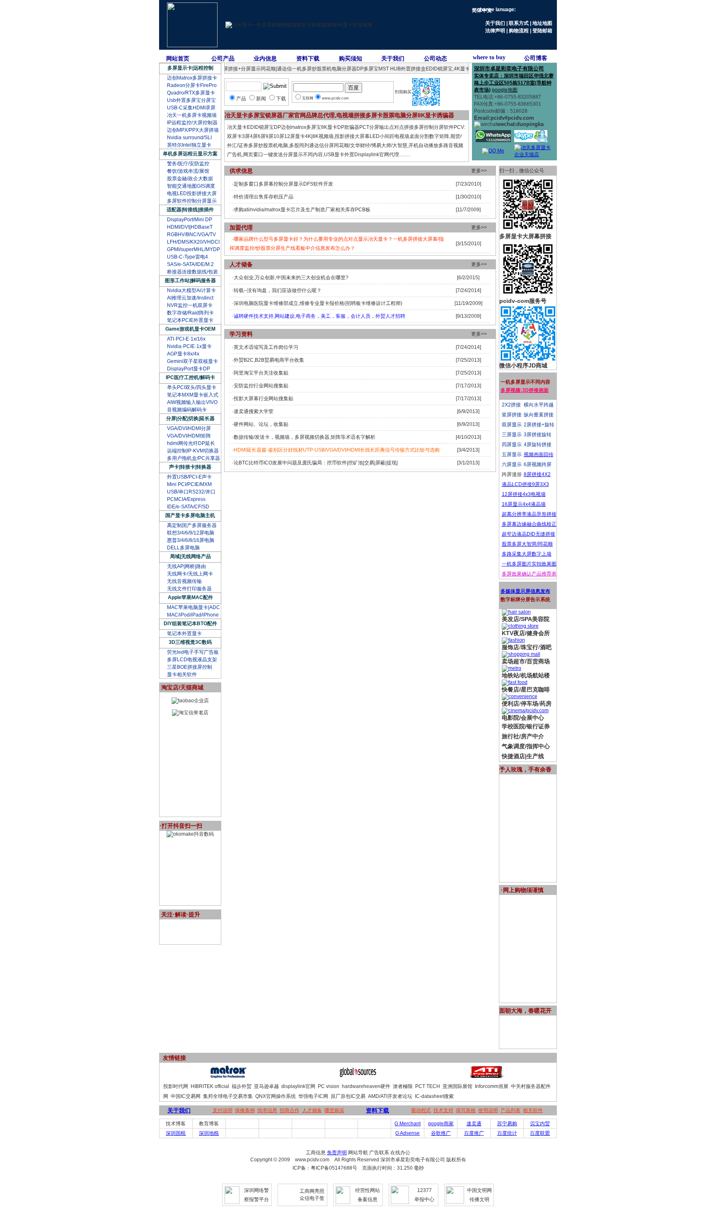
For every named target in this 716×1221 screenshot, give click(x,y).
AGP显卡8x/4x (183, 354)
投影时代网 (175, 1086)
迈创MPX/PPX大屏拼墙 (193, 130)
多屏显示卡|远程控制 (190, 68)
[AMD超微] (487, 1077)
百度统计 (507, 1133)
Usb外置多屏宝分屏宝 (191, 100)
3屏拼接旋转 (538, 435)
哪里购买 (334, 1110)
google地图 (505, 90)
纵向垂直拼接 (539, 415)
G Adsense (407, 1133)
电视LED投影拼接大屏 (192, 193)
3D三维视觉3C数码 (190, 642)
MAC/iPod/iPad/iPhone (193, 615)
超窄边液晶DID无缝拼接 (528, 534)
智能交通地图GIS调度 (191, 186)
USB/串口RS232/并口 (191, 492)
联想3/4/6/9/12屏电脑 (190, 533)
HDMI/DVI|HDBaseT (190, 227)
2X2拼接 (511, 405)
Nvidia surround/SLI (189, 137)
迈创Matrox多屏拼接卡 (192, 78)
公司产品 (223, 59)
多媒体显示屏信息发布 (525, 591)
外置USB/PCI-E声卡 (189, 477)
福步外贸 (242, 1086)
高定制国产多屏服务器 (192, 525)
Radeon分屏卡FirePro (192, 85)
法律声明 (495, 31)
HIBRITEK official (210, 1086)
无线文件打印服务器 (189, 589)
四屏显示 (512, 444)
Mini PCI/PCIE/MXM (189, 484)
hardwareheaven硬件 (366, 1086)
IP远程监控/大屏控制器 (192, 123)
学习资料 (241, 334)
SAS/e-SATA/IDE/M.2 (190, 264)
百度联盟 (540, 1133)
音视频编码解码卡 (187, 410)
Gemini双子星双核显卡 (192, 361)
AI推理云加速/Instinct (190, 298)
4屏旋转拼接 (538, 444)
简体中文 (482, 10)
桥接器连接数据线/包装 (192, 272)
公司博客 (535, 58)
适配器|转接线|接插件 (190, 210)
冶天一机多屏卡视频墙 (192, 115)
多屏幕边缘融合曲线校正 (529, 524)
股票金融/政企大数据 (190, 178)
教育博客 (209, 1124)
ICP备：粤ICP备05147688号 (325, 1168)
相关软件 (533, 1110)
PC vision (328, 1086)
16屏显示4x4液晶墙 (524, 504)
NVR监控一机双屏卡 (190, 305)
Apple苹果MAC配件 (190, 597)
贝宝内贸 (540, 1124)
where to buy (489, 57)
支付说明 (222, 1110)
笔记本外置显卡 (184, 633)
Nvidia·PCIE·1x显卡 (189, 346)
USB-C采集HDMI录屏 (191, 108)
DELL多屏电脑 (183, 548)
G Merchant (407, 1124)
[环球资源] (358, 1077)
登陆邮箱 (542, 31)
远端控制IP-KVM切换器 (193, 451)
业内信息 (265, 59)
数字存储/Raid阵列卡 (190, 313)
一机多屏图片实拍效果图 (529, 564)
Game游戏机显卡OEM (190, 329)
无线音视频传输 (184, 581)
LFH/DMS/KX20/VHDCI (193, 242)
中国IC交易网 (186, 1096)
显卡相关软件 (182, 674)
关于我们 (495, 23)
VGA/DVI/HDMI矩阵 (189, 436)
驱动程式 (421, 1110)
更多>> (479, 171)
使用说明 (488, 1110)
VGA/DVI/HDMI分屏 (189, 428)
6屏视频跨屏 (538, 464)
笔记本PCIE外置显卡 (190, 320)
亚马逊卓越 (266, 1086)
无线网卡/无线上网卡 (190, 574)
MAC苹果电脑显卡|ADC (193, 607)
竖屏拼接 (512, 415)
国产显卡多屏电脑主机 (190, 515)
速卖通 (474, 1124)
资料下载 (307, 59)
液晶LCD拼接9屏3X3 (525, 484)
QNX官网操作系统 (275, 1096)
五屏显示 (512, 454)
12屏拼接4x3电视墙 (524, 494)
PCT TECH (427, 1086)
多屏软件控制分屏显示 (192, 201)
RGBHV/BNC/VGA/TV (191, 234)
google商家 (441, 1124)
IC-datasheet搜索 (434, 1096)
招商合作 (290, 1110)
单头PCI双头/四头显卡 (191, 387)
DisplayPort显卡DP (188, 369)
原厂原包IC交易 (348, 1096)
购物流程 (519, 31)
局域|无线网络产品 (190, 556)
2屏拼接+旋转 (539, 425)
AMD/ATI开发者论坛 (390, 1096)
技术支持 (443, 1110)
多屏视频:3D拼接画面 (525, 390)
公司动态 (435, 59)
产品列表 (510, 1110)
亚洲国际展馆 (457, 1086)
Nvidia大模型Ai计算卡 (191, 290)
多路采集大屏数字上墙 (527, 554)
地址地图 (542, 23)
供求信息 (241, 170)
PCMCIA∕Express (186, 499)
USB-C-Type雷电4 (187, 257)
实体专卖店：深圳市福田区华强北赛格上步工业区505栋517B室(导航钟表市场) (514, 83)
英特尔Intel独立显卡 (189, 145)
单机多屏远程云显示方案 (190, 154)
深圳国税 (176, 1133)
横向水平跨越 (539, 405)
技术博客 (176, 1124)
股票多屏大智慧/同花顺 (527, 544)
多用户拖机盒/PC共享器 (193, 458)
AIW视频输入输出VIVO (192, 402)
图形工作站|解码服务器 (190, 280)
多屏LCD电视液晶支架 (192, 659)
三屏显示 (512, 435)
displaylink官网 (298, 1086)
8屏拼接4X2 (537, 474)
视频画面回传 (539, 454)
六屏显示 (512, 464)
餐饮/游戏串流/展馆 (188, 171)
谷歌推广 (441, 1133)
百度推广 (474, 1133)
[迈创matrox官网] (228, 1077)
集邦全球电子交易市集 (228, 1096)
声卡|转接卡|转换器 (190, 467)
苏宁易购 (507, 1124)
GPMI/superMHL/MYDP (193, 249)
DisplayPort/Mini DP (189, 219)
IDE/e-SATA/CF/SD (188, 507)
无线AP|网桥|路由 (186, 566)
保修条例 (245, 1110)
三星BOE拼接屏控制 (189, 667)
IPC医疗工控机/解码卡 (190, 377)
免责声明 (337, 1153)
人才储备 (241, 264)
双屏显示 (512, 425)
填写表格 (466, 1110)
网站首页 (177, 59)
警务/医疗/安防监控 (188, 164)
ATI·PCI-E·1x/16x (186, 339)
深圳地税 (209, 1133)
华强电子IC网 (313, 1096)
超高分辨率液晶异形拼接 (529, 514)
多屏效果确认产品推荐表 (529, 574)
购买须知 (350, 59)
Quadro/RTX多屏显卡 (191, 93)
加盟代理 (241, 227)
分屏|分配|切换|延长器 (190, 418)
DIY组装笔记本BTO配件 (190, 623)
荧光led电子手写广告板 (193, 652)
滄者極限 (403, 1086)
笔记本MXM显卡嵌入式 (192, 395)
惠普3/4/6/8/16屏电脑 (190, 540)
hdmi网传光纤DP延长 (191, 443)
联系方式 (519, 23)
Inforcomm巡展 (491, 1086)
